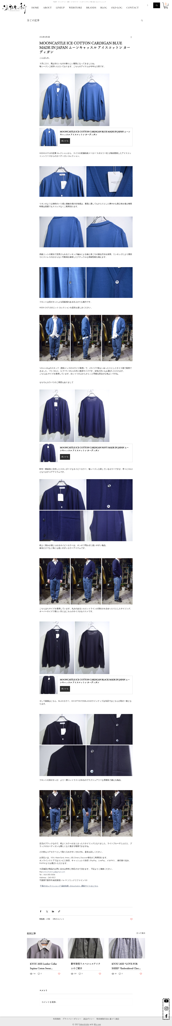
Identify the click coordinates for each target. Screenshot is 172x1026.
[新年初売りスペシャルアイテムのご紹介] (86, 948)
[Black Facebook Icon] (166, 1016)
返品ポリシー (89, 1019)
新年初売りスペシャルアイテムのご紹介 (85, 966)
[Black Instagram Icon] (166, 1008)
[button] (165, 6)
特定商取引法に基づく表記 (107, 1019)
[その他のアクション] (131, 37)
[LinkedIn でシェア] (53, 911)
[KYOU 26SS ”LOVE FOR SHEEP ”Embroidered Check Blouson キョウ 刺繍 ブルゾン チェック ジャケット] (127, 948)
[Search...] (156, 5)
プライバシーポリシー (71, 1019)
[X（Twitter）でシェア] (47, 911)
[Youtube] (166, 1000)
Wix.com (97, 1024)
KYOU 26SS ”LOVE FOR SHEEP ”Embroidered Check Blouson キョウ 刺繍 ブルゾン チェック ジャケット (127, 967)
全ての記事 (33, 20)
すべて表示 (140, 933)
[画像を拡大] (56, 100)
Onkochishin (84, 1024)
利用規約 (57, 1019)
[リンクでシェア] (59, 911)
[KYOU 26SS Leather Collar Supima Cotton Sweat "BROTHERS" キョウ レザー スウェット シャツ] (45, 948)
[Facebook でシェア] (40, 911)
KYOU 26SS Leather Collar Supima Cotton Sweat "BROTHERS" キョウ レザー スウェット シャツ (44, 967)
